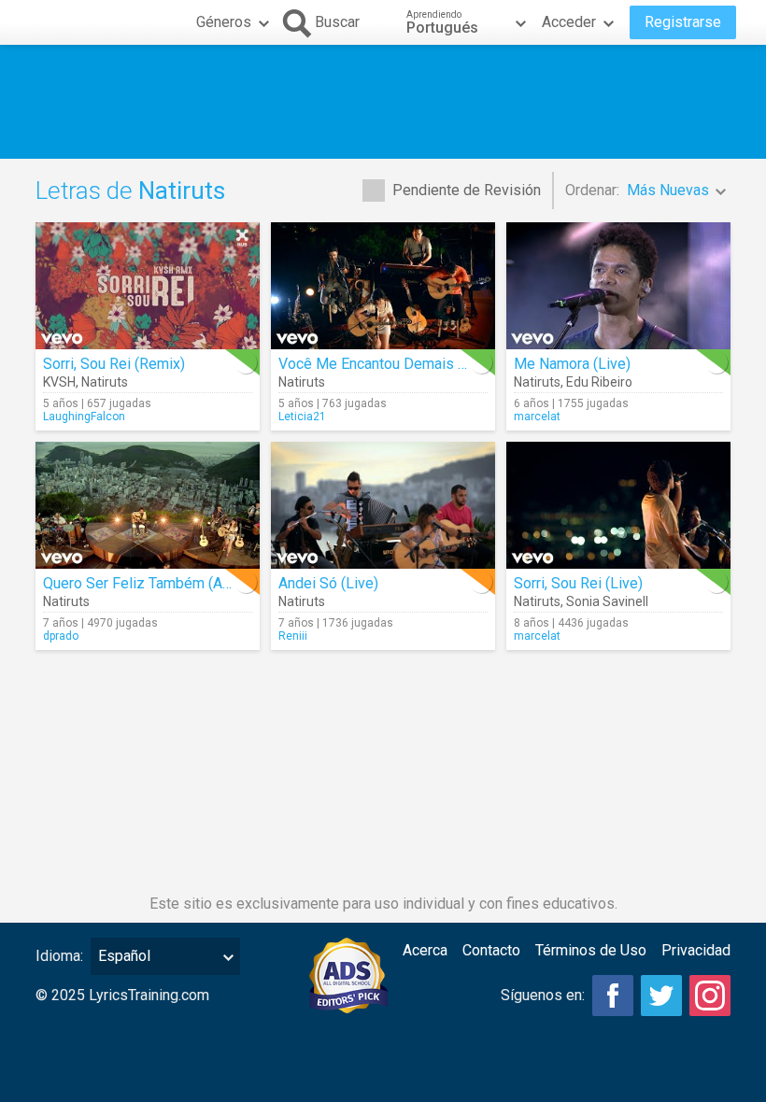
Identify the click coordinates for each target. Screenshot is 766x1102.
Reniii (292, 636)
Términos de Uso (590, 950)
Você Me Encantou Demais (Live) (386, 364)
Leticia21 (302, 416)
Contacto (491, 950)
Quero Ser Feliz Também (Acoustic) (159, 583)
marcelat (537, 416)
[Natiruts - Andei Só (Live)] (383, 505)
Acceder (569, 22)
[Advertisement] (383, 102)
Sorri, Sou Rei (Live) (578, 583)
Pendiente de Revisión (466, 190)
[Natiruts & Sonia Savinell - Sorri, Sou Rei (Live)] (618, 505)
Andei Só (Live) (328, 583)
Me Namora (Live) (572, 364)
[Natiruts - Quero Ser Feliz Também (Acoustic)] (147, 505)
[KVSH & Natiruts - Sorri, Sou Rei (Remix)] (147, 285)
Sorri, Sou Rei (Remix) (114, 364)
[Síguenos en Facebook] (612, 995)
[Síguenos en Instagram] (710, 995)
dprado (60, 636)
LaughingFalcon (84, 416)
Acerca (425, 950)
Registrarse (683, 22)
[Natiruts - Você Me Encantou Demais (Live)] (383, 285)
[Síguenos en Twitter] (661, 995)
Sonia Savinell (607, 601)
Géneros (223, 22)
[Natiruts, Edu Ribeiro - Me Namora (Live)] (618, 285)
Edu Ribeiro (599, 381)
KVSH (59, 381)
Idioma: (59, 956)
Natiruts (104, 381)
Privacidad (696, 950)
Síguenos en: (543, 995)
